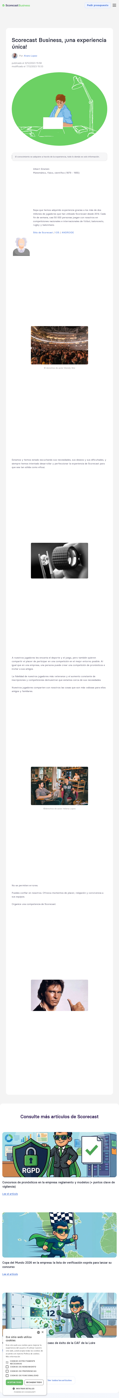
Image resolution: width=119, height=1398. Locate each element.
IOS (57, 232)
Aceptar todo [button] (14, 1382)
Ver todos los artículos (59, 1380)
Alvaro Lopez (30, 55)
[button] (114, 5)
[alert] (24, 1362)
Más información (13, 1356)
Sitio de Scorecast (43, 232)
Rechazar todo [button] (34, 1382)
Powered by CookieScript (25, 1392)
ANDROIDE (68, 232)
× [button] (42, 1332)
